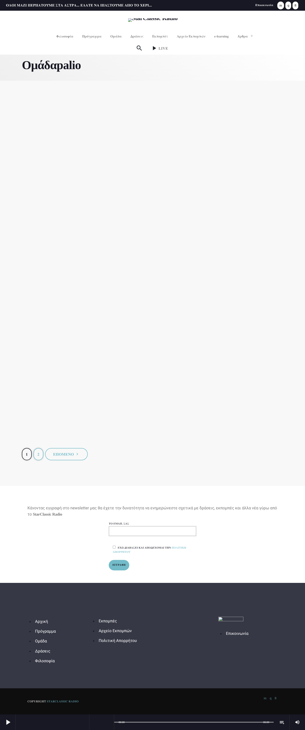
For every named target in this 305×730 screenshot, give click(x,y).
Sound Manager (241, 423)
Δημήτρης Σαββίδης (152, 318)
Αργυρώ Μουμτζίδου (152, 205)
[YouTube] (280, 5)
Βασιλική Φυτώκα (63, 318)
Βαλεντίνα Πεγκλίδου (241, 205)
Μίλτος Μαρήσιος (241, 432)
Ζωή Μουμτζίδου (63, 432)
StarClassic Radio (63, 701)
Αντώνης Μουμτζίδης (63, 205)
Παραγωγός (63, 195)
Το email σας (119, 524)
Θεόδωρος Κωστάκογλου (152, 432)
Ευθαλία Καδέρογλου (241, 318)
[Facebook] (295, 5)
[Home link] (153, 19)
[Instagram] (288, 5)
